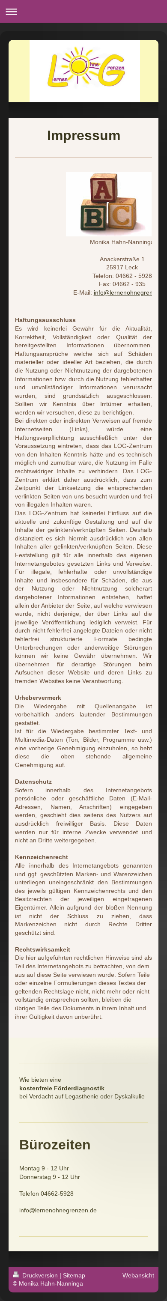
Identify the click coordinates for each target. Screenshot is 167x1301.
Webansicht (138, 1275)
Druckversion (40, 1275)
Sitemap (74, 1275)
